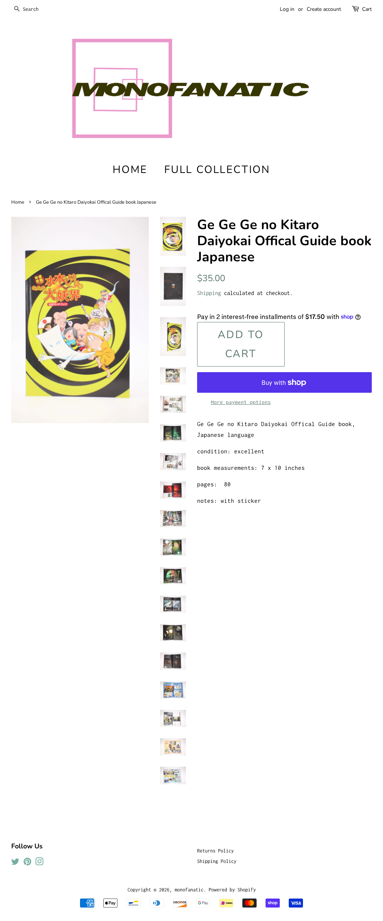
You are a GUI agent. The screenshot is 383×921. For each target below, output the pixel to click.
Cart (367, 9)
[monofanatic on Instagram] (39, 863)
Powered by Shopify (232, 890)
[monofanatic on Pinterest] (27, 863)
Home (17, 202)
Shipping (209, 293)
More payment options (241, 402)
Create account (324, 9)
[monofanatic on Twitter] (15, 863)
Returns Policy (215, 851)
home (130, 169)
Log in (287, 9)
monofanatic (189, 890)
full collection (217, 169)
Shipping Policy (216, 861)
